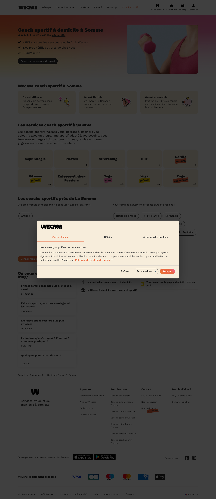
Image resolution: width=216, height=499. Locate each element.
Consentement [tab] (60, 237)
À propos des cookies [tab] (155, 237)
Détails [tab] (108, 237)
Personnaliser (144, 271)
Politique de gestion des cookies (94, 260)
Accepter (167, 271)
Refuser (125, 271)
